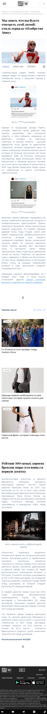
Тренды (17, 11)
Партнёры (42, 677)
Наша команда (7, 677)
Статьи (11, 11)
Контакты (39, 674)
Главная (4, 11)
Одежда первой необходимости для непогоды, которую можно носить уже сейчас (23, 398)
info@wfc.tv (21, 698)
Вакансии (31, 677)
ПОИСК (43, 670)
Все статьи (37, 310)
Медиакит (20, 677)
